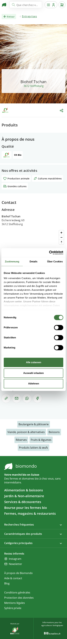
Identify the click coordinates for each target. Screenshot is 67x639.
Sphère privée (12, 608)
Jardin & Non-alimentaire (24, 496)
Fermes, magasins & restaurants (30, 513)
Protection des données (19, 597)
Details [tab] (34, 261)
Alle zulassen (33, 362)
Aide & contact (13, 578)
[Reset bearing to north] (61, 242)
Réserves (21, 440)
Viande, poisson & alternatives (26, 432)
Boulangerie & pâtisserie (34, 424)
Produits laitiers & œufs (33, 447)
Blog (7, 583)
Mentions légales (14, 603)
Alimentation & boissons (23, 490)
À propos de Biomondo (18, 573)
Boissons (54, 432)
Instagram (15, 559)
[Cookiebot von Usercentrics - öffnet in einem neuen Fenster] (49, 253)
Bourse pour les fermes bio (25, 507)
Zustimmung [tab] (12, 261)
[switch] (58, 327)
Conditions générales (17, 592)
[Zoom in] (61, 232)
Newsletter (15, 564)
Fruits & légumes (41, 440)
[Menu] (51, 4)
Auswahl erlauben (33, 373)
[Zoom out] (61, 237)
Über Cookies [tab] (55, 261)
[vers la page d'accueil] (4, 4)
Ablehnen (33, 383)
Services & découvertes (22, 502)
